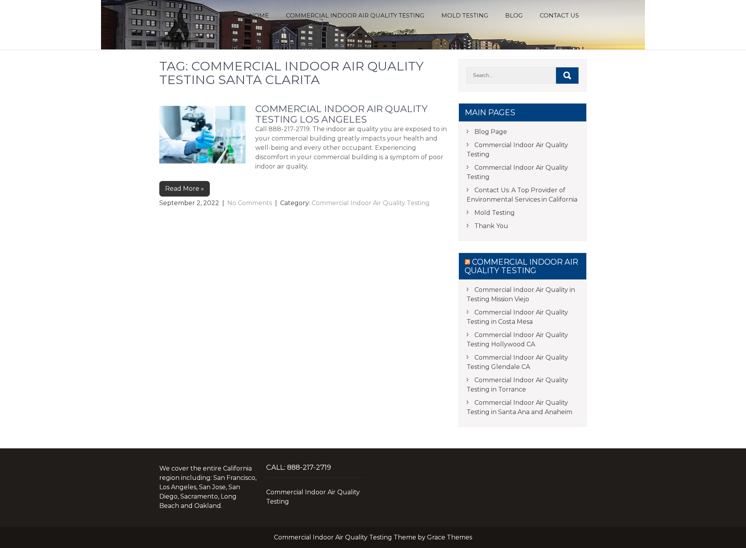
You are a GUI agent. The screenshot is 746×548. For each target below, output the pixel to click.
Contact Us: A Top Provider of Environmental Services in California (522, 194)
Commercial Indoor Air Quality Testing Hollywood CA (517, 339)
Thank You (491, 226)
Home (259, 15)
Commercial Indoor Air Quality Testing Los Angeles (341, 114)
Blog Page (490, 131)
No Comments (249, 203)
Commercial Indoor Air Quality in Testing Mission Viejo (521, 294)
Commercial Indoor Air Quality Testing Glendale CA (517, 362)
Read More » (184, 188)
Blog (514, 15)
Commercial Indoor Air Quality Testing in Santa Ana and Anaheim (519, 407)
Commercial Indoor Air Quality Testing (355, 15)
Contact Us (559, 15)
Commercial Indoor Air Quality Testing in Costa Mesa (517, 317)
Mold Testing (464, 15)
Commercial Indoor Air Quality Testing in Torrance (517, 384)
